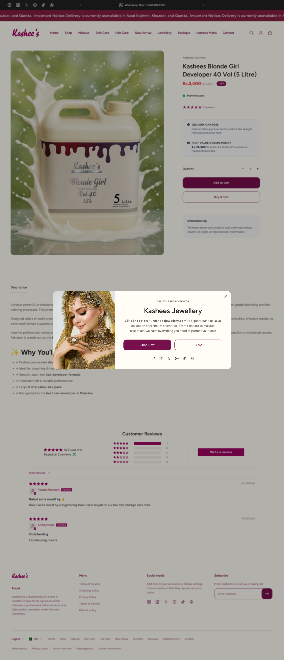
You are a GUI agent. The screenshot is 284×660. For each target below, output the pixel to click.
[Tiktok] (184, 358)
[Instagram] (154, 358)
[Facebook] (161, 358)
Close (198, 345)
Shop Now (147, 345)
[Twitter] (169, 358)
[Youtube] (177, 358)
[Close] (225, 296)
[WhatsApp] (192, 358)
